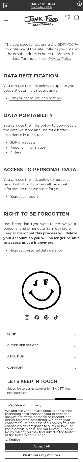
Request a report (23, 197)
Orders (15, 152)
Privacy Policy (59, 59)
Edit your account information (35, 98)
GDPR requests (22, 142)
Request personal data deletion (36, 250)
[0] (67, 17)
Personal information (27, 147)
